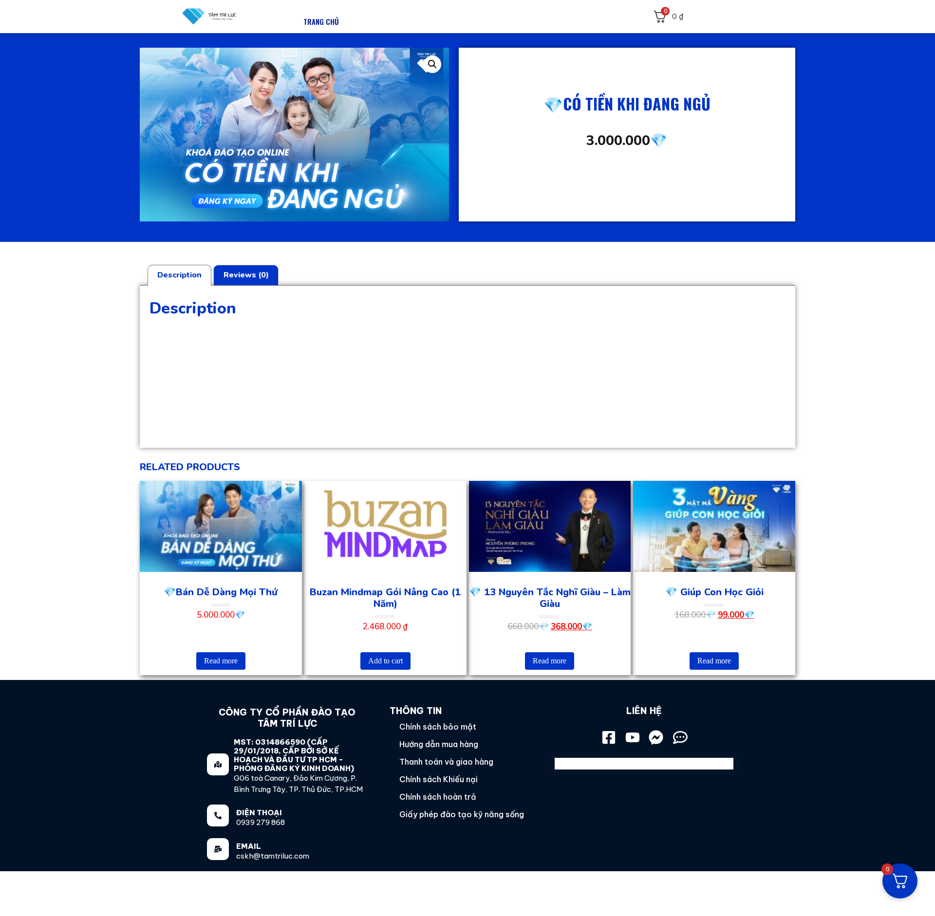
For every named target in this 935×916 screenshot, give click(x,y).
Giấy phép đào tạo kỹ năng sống (461, 814)
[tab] (179, 275)
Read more (221, 661)
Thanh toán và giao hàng (446, 762)
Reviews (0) (246, 275)
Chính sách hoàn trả (437, 797)
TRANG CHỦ (321, 21)
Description (179, 275)
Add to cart (385, 661)
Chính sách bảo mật (437, 727)
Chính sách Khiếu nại (438, 779)
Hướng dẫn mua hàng (438, 744)
